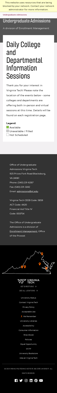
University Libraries (28, 321)
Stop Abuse (29, 334)
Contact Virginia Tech (28, 302)
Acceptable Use (28, 311)
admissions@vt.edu (27, 191)
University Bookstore (28, 353)
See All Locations (27, 291)
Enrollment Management (23, 231)
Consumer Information (28, 330)
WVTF (28, 348)
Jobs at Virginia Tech (28, 358)
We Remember (29, 316)
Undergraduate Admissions (15, 14)
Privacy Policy (28, 307)
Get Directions (28, 287)
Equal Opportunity (28, 344)
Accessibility (28, 325)
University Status (28, 297)
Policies (28, 339)
